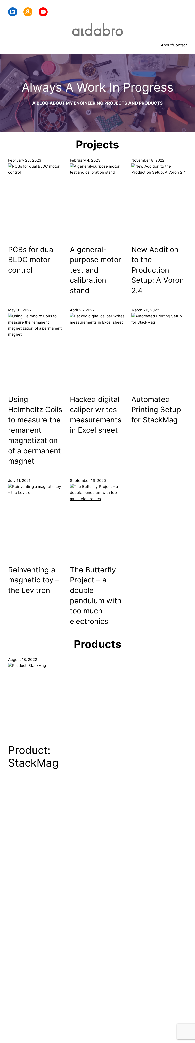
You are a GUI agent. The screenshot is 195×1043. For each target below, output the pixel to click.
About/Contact (174, 45)
